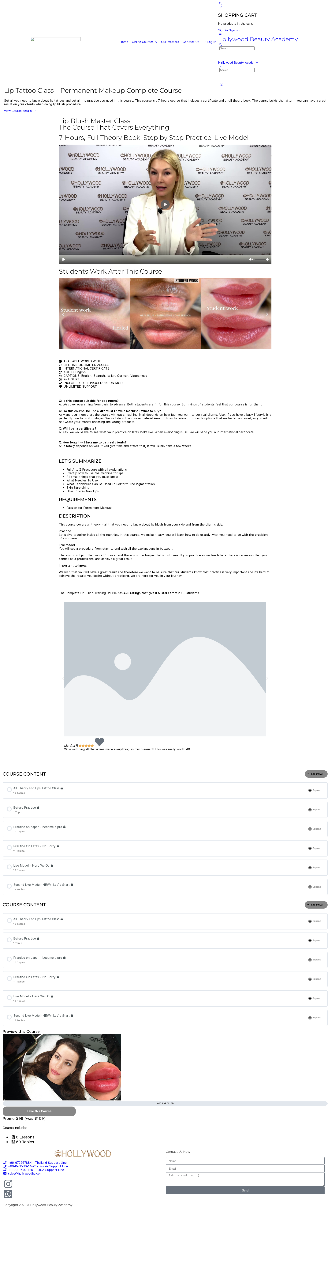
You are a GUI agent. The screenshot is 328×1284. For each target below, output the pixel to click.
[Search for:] (237, 48)
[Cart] (220, 7)
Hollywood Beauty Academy (258, 39)
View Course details (18, 111)
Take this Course (39, 1111)
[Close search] (221, 84)
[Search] (220, 3)
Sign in (223, 30)
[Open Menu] (220, 34)
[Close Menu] (220, 66)
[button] (63, 314)
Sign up (234, 30)
